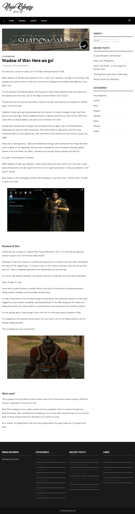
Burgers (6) (40, 475)
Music (44, 20)
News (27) (40, 485)
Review (96, 125)
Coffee (33, 20)
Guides (96, 131)
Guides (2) (40, 495)
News (96, 120)
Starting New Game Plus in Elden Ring (110, 74)
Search (106, 464)
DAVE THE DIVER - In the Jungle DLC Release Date (83, 471)
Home (11, 20)
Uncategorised (8, 56)
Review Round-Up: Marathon (106, 79)
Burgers (96, 110)
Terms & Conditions (112, 480)
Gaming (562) (42, 480)
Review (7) (40, 490)
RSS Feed (107, 470)
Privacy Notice (109, 475)
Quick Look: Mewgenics (103, 60)
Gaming (22, 20)
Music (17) (40, 470)
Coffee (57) (41, 464)
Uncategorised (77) (44, 459)
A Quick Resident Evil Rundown (107, 55)
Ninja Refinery (70, 510)
